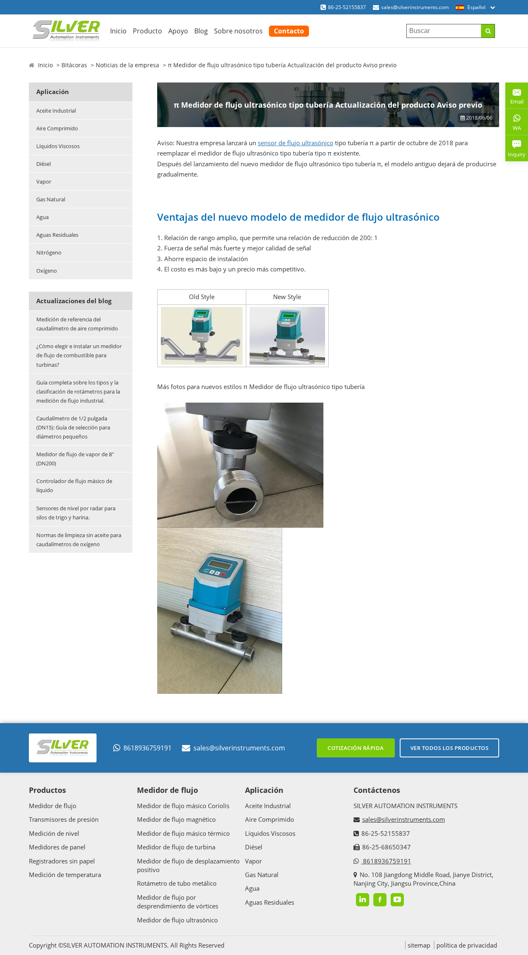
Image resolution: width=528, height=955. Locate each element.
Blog (201, 30)
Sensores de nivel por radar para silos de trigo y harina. (76, 513)
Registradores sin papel (62, 861)
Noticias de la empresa (127, 65)
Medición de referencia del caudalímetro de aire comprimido (77, 324)
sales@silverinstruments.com (415, 7)
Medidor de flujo (52, 806)
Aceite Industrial (56, 110)
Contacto (289, 30)
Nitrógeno (48, 252)
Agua (42, 217)
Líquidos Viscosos (58, 146)
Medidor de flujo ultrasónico (177, 920)
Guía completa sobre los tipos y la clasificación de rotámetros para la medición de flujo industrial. (78, 391)
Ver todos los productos (449, 748)
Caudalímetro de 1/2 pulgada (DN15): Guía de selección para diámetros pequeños (73, 427)
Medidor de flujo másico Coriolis (183, 806)
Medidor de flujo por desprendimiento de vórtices (177, 901)
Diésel (43, 163)
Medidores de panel (57, 847)
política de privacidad (466, 945)
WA (513, 129)
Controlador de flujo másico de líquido (74, 485)
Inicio (118, 30)
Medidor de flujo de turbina (176, 847)
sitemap (419, 945)
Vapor (43, 181)
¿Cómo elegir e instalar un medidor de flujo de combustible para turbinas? (79, 355)
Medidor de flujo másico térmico (183, 833)
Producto (147, 30)
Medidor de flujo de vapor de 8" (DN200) (75, 458)
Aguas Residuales (57, 234)
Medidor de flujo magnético (176, 819)
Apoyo (178, 30)
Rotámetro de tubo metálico (177, 883)
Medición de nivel (54, 833)
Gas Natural (50, 199)
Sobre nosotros (238, 30)
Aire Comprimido (57, 128)
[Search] (488, 31)
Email (514, 98)
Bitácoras (74, 65)
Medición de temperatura (65, 874)
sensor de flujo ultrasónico (295, 143)
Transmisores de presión (64, 819)
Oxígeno (46, 270)
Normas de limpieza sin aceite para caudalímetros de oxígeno (78, 539)
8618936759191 (147, 747)
